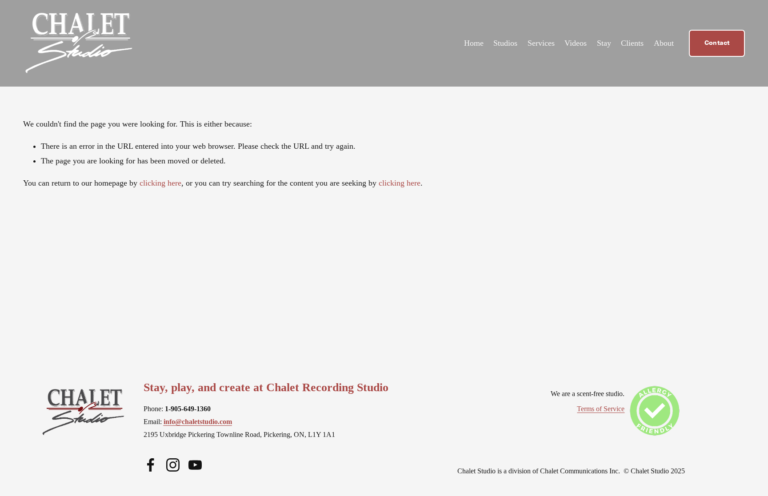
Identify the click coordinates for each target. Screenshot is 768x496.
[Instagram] (173, 465)
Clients (632, 43)
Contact (717, 43)
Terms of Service (600, 409)
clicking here (160, 183)
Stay (604, 43)
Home (474, 43)
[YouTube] (195, 465)
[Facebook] (151, 465)
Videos (575, 43)
